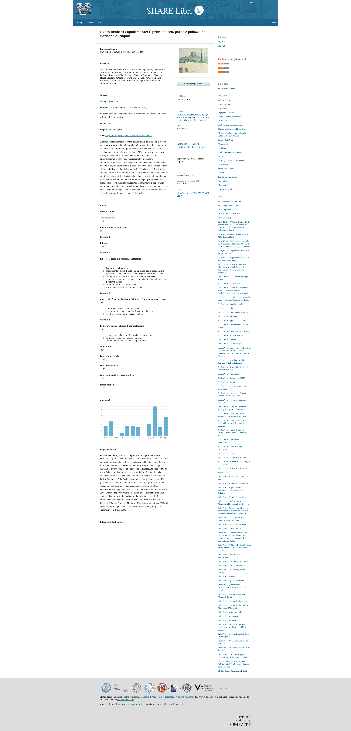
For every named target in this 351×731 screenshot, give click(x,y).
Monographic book (194, 83)
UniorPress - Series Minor (228, 620)
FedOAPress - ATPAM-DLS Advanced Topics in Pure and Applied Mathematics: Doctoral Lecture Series (233, 290)
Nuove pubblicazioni (227, 88)
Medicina (222, 148)
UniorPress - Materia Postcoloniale (232, 565)
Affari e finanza (224, 100)
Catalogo (79, 22)
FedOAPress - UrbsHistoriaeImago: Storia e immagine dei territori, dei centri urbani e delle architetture (193, 117)
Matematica (223, 144)
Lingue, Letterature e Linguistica (231, 129)
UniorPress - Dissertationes (229, 528)
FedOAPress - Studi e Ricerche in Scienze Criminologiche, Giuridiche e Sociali (233, 433)
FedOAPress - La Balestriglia (230, 344)
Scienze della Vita (225, 140)
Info (100, 22)
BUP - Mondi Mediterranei (229, 213)
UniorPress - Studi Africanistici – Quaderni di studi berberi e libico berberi (232, 627)
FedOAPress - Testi (226, 453)
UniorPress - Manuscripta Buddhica (233, 561)
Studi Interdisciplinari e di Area (191, 147)
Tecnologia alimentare (227, 177)
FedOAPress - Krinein (227, 339)
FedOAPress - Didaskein (228, 316)
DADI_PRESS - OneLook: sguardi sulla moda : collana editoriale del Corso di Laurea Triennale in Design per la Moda (234, 244)
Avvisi (90, 22)
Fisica (220, 156)
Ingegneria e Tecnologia (188, 144)
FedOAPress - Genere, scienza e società (234, 331)
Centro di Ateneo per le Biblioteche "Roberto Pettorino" (168, 697)
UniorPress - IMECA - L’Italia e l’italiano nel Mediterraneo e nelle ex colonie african (234, 548)
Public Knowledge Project (173, 704)
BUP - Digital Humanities (228, 205)
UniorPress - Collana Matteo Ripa (232, 524)
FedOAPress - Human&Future (230, 335)
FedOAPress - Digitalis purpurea (231, 320)
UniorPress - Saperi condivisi (230, 612)
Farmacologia (223, 164)
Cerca (273, 22)
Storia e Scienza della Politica (230, 116)
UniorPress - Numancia (227, 576)
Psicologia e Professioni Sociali (231, 160)
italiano (221, 45)
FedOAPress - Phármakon (228, 374)
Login (252, 2)
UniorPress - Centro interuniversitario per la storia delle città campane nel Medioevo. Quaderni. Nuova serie (234, 511)
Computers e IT (224, 104)
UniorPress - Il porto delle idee (231, 580)
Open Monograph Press (137, 704)
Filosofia (221, 173)
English (221, 41)
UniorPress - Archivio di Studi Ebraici (233, 483)
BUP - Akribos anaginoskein (229, 201)
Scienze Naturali (225, 189)
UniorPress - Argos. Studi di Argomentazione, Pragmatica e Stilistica (231, 490)
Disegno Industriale (226, 185)
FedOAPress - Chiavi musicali (230, 304)
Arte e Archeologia (226, 168)
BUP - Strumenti (224, 218)
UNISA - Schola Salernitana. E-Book (232, 671)
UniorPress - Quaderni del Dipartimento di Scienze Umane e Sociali (232, 587)
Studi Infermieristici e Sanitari (230, 152)
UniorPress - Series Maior (228, 616)
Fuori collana (223, 472)
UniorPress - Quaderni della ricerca (232, 601)
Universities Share (125, 699)
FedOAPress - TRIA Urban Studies (232, 457)
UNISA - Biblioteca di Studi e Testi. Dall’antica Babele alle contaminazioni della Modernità (234, 664)
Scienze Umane (224, 121)
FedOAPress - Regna (226, 382)
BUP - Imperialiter (225, 209)
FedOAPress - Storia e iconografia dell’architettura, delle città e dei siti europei (233, 423)
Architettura (223, 181)
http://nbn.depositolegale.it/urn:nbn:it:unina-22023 (128, 135)
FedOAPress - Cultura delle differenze (234, 312)
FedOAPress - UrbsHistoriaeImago (232, 468)
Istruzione (222, 108)
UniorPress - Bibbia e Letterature (232, 497)
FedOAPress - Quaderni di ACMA (231, 378)
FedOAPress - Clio (225, 308)
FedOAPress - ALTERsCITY (229, 283)
